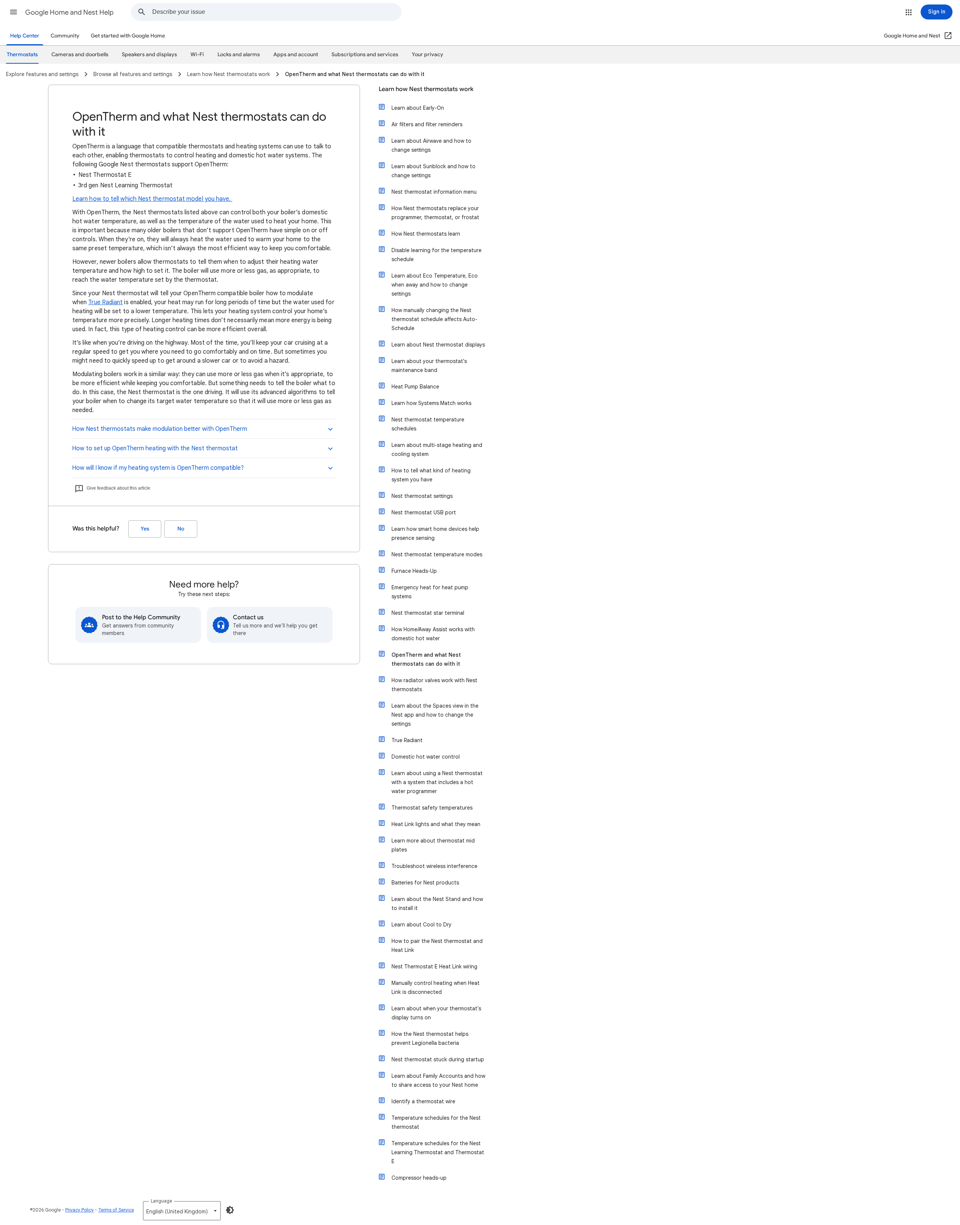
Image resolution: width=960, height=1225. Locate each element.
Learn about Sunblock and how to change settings (434, 171)
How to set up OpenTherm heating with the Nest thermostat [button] (155, 448)
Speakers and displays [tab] (149, 54)
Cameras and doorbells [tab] (79, 54)
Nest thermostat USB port (424, 512)
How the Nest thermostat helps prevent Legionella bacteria (430, 1038)
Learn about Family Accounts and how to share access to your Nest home (438, 1080)
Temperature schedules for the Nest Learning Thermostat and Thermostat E (438, 1152)
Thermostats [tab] (22, 54)
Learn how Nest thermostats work (426, 89)
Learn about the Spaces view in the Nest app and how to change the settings (435, 714)
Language (161, 1201)
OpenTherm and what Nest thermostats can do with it (426, 659)
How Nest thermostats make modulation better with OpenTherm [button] (159, 429)
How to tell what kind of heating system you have (431, 475)
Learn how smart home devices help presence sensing (435, 533)
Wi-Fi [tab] (197, 54)
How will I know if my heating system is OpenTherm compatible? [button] (158, 468)
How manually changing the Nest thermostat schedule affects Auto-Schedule (434, 319)
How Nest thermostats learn (426, 233)
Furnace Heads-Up (414, 571)
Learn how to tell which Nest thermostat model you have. (152, 199)
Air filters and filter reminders (427, 124)
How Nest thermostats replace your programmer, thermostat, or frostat (435, 213)
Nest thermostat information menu (434, 191)
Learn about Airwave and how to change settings (431, 145)
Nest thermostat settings (422, 496)
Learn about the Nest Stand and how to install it (437, 903)
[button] (13, 12)
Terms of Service (116, 1210)
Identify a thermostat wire (423, 1101)
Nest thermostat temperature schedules (428, 424)
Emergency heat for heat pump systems (430, 592)
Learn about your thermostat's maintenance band (429, 365)
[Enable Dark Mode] (230, 1210)
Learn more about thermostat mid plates (433, 845)
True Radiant (105, 302)
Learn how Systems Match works (431, 403)
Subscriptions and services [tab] (365, 54)
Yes (145, 529)
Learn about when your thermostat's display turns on (436, 1013)
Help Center (24, 36)
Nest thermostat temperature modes (437, 554)
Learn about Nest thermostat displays (438, 344)
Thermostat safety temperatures (432, 807)
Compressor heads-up (419, 1177)
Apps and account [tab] (295, 54)
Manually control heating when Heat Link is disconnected (436, 987)
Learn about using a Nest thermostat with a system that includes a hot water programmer (437, 782)
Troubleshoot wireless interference (434, 866)
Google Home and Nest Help (69, 12)
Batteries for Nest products (425, 882)
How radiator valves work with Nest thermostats (434, 685)
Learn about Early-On (418, 108)
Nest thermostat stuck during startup (438, 1059)
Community (65, 36)
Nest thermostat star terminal (428, 613)
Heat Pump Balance (415, 386)
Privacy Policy (79, 1210)
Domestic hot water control (426, 756)
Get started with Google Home (128, 36)
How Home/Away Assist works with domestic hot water (433, 634)
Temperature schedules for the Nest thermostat (436, 1122)
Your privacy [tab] (427, 54)
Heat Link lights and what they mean (436, 824)
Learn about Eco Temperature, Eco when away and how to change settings (435, 284)
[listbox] (182, 1211)
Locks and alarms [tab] (239, 54)
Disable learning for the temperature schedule (437, 255)
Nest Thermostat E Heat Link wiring (434, 966)
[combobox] (276, 12)
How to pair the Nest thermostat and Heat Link (437, 945)
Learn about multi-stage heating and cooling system (437, 449)
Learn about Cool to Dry (422, 924)
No (180, 529)
